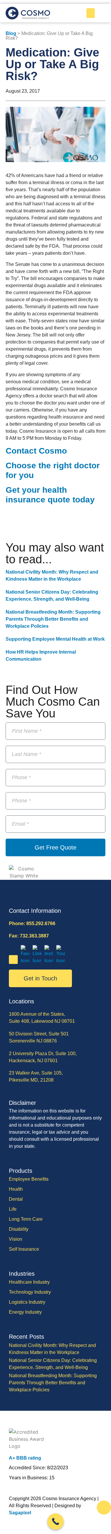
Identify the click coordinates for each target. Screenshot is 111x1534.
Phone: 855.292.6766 (32, 923)
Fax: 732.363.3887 (29, 935)
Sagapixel (20, 1512)
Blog (11, 33)
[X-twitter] (13, 959)
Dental (16, 1199)
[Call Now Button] (55, 1521)
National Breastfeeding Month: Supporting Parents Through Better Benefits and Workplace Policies (53, 619)
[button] (90, 13)
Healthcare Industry (29, 1282)
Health (16, 1189)
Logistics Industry (27, 1302)
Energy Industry (25, 1312)
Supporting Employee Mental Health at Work (55, 639)
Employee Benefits (29, 1179)
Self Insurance (24, 1249)
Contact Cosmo (37, 450)
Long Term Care (26, 1219)
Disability (18, 1229)
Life (13, 1209)
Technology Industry (30, 1292)
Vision (15, 1239)
